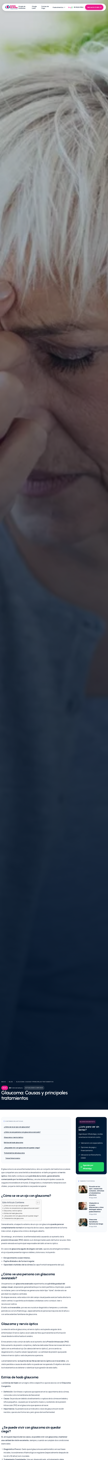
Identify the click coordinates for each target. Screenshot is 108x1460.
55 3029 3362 (78, 7)
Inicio (3, 1082)
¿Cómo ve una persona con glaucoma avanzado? (22, 1132)
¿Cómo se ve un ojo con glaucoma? (17, 1127)
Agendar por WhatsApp (88, 1167)
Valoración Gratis (93, 7)
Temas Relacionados (12, 1158)
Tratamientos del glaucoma (14, 1153)
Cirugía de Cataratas (21, 7)
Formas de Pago (45, 7)
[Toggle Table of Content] (36, 1202)
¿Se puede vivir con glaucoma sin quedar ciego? (22, 1148)
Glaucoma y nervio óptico (13, 1137)
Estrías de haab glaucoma (13, 1142)
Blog (69, 7)
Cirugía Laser (34, 7)
